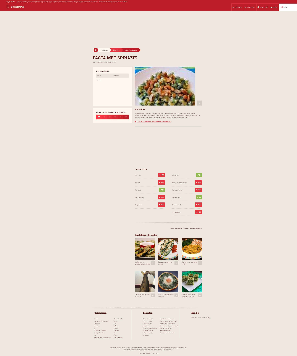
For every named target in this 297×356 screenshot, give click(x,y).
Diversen (116, 50)
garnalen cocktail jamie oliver (26, 2)
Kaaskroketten (147, 323)
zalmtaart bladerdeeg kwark (108, 2)
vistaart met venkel (166, 328)
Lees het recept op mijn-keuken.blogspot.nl (154, 122)
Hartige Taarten (99, 333)
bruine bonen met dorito (167, 333)
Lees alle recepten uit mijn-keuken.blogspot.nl (186, 228)
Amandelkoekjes (148, 330)
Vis (115, 333)
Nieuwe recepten (148, 319)
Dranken (97, 326)
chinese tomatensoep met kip (169, 326)
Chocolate (146, 335)
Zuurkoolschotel (148, 333)
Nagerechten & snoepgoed (102, 337)
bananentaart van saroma (89, 2)
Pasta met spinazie (131, 50)
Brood (96, 319)
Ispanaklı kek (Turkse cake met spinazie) (188, 295)
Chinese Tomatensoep (150, 328)
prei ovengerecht (165, 330)
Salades (116, 326)
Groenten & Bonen (100, 330)
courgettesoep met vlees (58, 2)
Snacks (116, 328)
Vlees (115, 335)
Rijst (115, 323)
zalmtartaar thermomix (167, 323)
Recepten (105, 50)
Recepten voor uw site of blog (200, 318)
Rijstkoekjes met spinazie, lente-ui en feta (142, 263)
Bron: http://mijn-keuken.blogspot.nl (104, 62)
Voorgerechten (118, 337)
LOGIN (275, 7)
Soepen (116, 330)
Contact (155, 353)
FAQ (165, 350)
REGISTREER (264, 7)
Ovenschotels (118, 319)
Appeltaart (146, 326)
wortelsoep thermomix (167, 319)
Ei (94, 328)
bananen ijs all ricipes (43, 2)
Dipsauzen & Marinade (101, 321)
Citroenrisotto (147, 321)
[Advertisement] (148, 27)
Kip (95, 335)
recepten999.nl (10, 2)
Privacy (170, 350)
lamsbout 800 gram (73, 2)
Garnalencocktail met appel (168, 321)
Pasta (115, 321)
